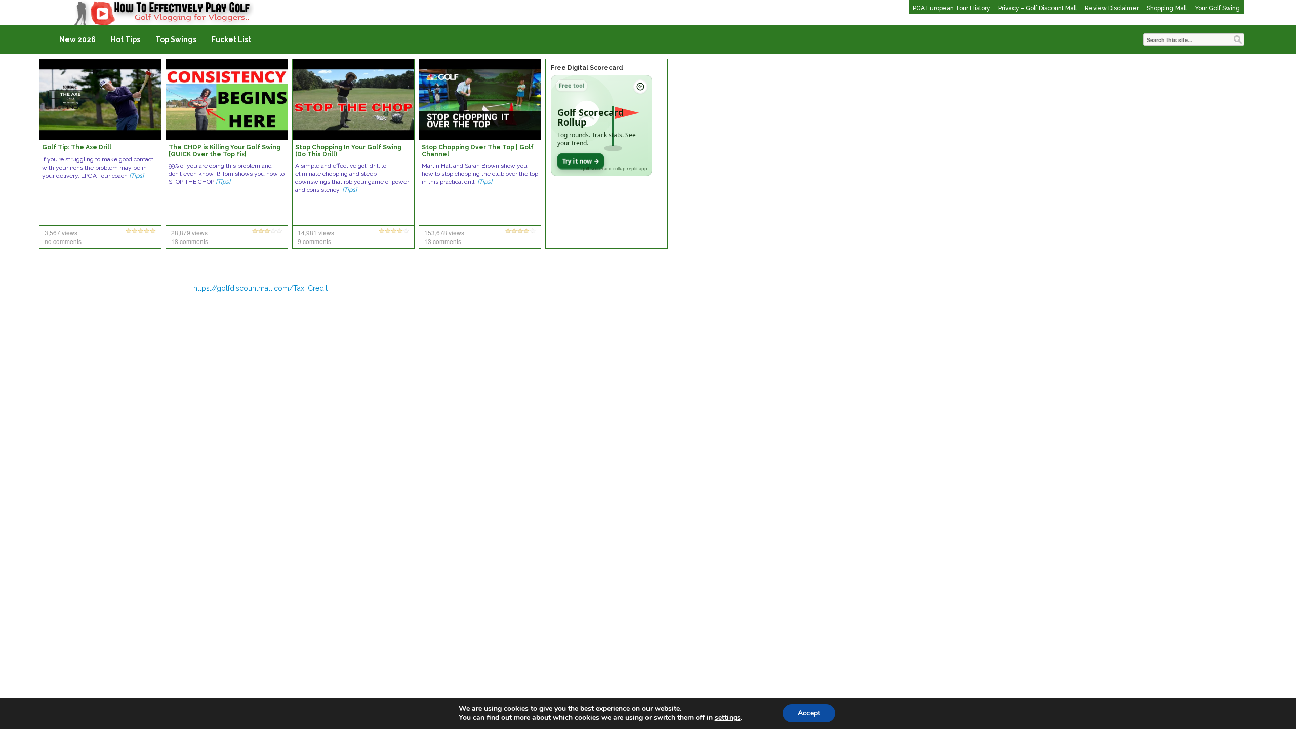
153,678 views (444, 232)
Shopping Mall (1167, 8)
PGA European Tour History (951, 8)
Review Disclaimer (1112, 8)
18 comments (189, 241)
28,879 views (189, 232)
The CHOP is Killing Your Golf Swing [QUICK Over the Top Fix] (224, 151)
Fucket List (231, 39)
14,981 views (316, 232)
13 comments (442, 241)
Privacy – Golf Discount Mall (1037, 8)
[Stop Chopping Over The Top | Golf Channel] (480, 99)
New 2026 (77, 39)
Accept (809, 713)
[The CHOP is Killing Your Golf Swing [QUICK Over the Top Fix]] (227, 99)
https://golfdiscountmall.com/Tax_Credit (260, 288)
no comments (63, 241)
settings (728, 717)
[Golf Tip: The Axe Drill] (100, 99)
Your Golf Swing (1217, 8)
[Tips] (136, 175)
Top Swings (175, 39)
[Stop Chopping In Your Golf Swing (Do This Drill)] (353, 99)
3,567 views (61, 232)
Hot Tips (125, 39)
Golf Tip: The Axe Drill (76, 147)
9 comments (314, 241)
